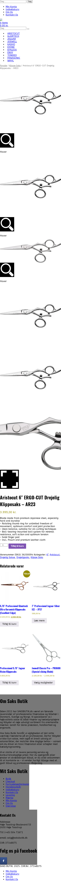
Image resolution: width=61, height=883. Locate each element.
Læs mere (39, 620)
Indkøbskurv (12, 9)
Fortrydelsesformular (17, 784)
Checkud (10, 781)
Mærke (9, 797)
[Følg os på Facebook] (3, 861)
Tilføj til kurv (17, 546)
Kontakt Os (12, 14)
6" (47, 554)
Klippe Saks (15, 65)
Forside (3, 65)
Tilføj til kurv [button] (9, 624)
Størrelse (11, 806)
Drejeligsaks (22, 557)
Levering (10, 795)
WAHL (10, 60)
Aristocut (55, 554)
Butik (8, 778)
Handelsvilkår (13, 787)
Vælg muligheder (43, 682)
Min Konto (11, 6)
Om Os (9, 12)
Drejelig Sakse (7, 557)
